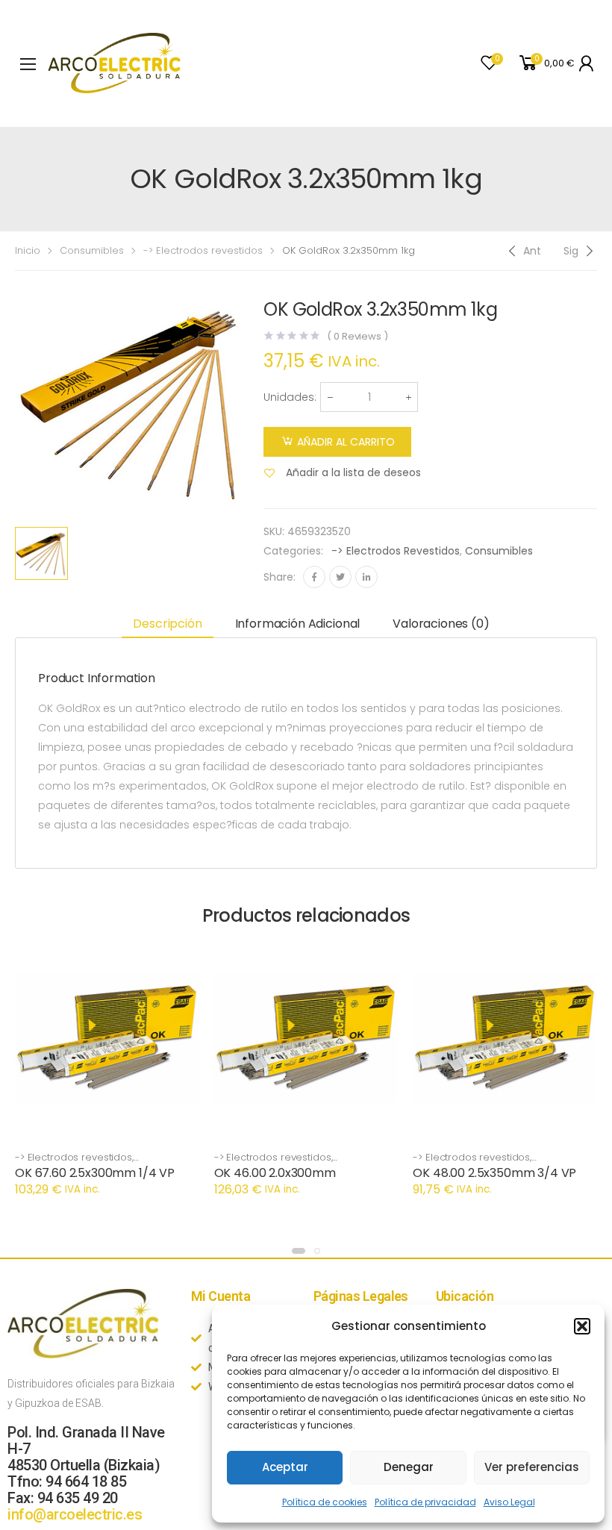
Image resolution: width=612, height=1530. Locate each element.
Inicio (27, 250)
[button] (582, 1326)
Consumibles (92, 250)
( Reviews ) (357, 336)
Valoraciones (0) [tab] (441, 623)
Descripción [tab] (167, 623)
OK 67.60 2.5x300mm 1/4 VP (95, 1172)
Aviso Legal (509, 1502)
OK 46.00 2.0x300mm (275, 1172)
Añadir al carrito (346, 441)
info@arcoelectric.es (74, 1514)
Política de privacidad (425, 1502)
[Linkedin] (366, 577)
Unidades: (289, 397)
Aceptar (285, 1467)
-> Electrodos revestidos (203, 250)
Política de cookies (324, 1502)
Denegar (409, 1467)
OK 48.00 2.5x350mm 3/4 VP (494, 1172)
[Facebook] (314, 577)
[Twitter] (340, 577)
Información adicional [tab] (297, 623)
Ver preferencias (531, 1467)
